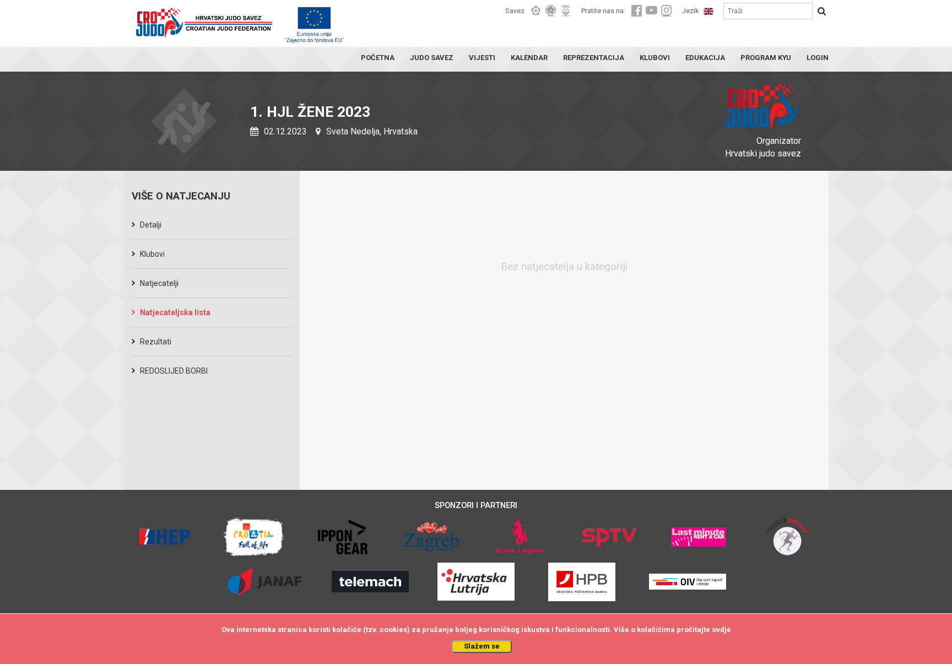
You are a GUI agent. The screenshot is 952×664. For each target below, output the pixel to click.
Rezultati (155, 341)
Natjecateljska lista (175, 312)
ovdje (721, 629)
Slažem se (482, 646)
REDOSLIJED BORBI (174, 370)
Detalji (150, 224)
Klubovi (152, 254)
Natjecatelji (159, 283)
